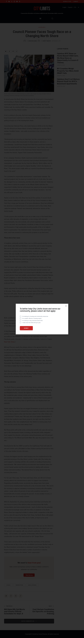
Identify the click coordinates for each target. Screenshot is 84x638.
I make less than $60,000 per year (31, 322)
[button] (66, 306)
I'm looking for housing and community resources (35, 316)
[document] (42, 319)
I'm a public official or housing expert (32, 318)
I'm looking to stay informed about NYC (32, 320)
